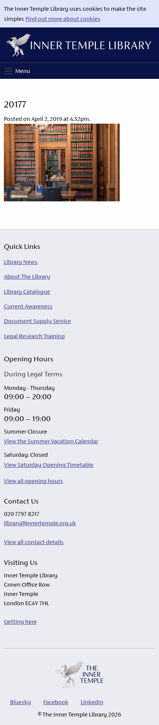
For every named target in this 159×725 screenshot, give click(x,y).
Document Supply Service (37, 321)
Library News (20, 262)
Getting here (20, 621)
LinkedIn (92, 702)
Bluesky (20, 702)
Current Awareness (28, 306)
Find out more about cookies (62, 18)
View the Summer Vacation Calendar (51, 441)
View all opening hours (33, 481)
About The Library (27, 276)
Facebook (55, 702)
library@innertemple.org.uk (40, 523)
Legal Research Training (34, 336)
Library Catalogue (27, 291)
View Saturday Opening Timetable (48, 464)
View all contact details (34, 542)
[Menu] (8, 71)
